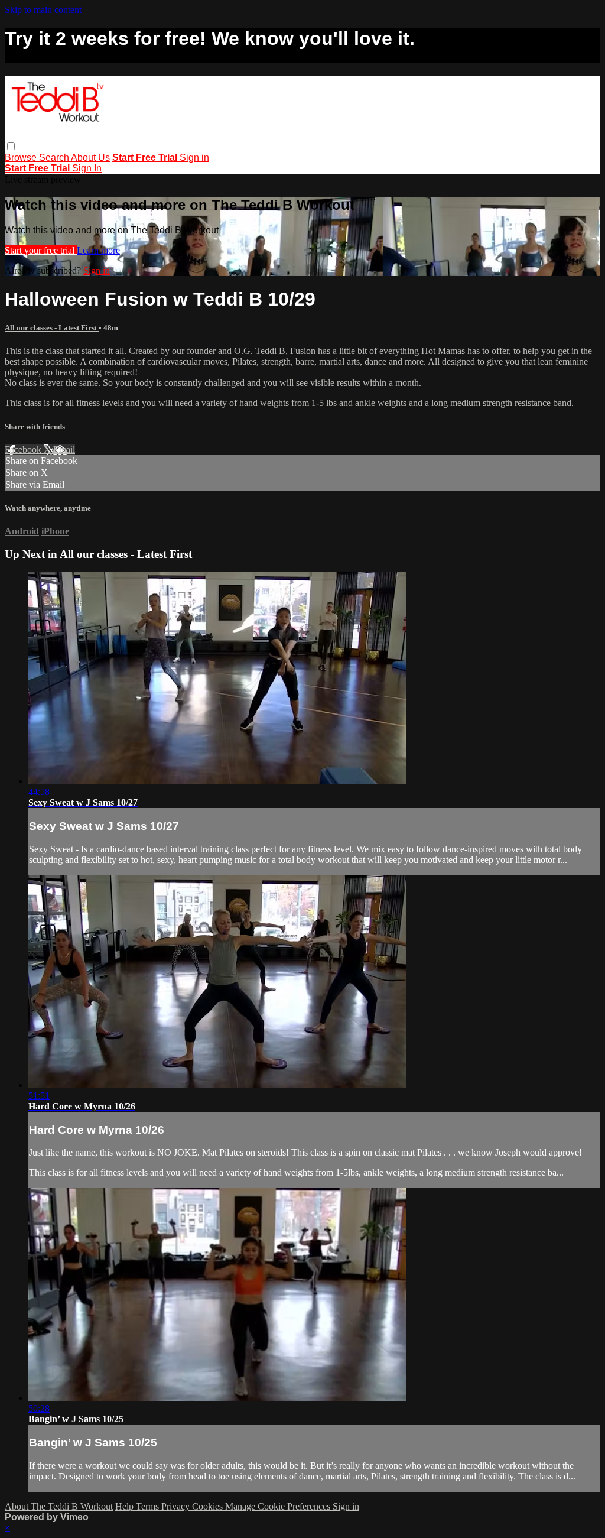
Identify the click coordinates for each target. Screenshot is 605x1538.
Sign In (87, 168)
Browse (22, 157)
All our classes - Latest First (52, 327)
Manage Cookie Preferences (279, 1506)
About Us (90, 157)
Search (55, 157)
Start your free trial (41, 250)
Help (125, 1506)
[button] (11, 146)
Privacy (176, 1506)
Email (64, 449)
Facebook (24, 449)
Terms (148, 1506)
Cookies (208, 1506)
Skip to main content (43, 10)
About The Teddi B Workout (59, 1506)
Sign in (194, 157)
